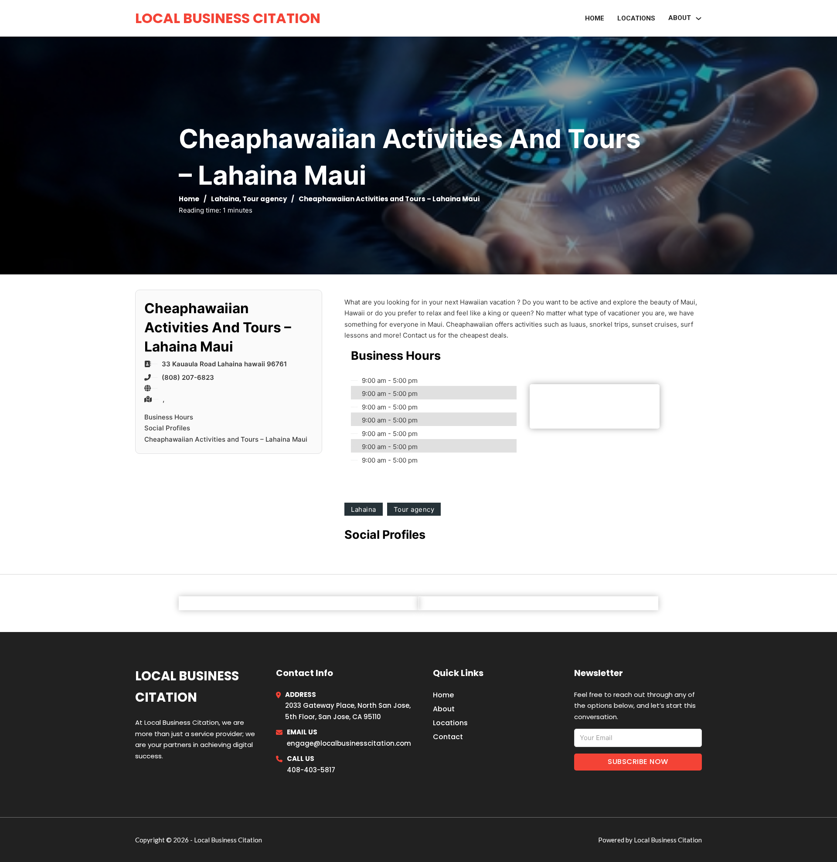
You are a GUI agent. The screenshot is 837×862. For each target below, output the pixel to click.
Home (594, 18)
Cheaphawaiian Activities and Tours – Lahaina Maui (225, 439)
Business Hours (168, 417)
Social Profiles (167, 428)
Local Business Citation (227, 18)
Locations (636, 18)
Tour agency (264, 198)
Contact (448, 737)
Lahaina (225, 198)
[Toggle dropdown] (698, 18)
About (444, 709)
